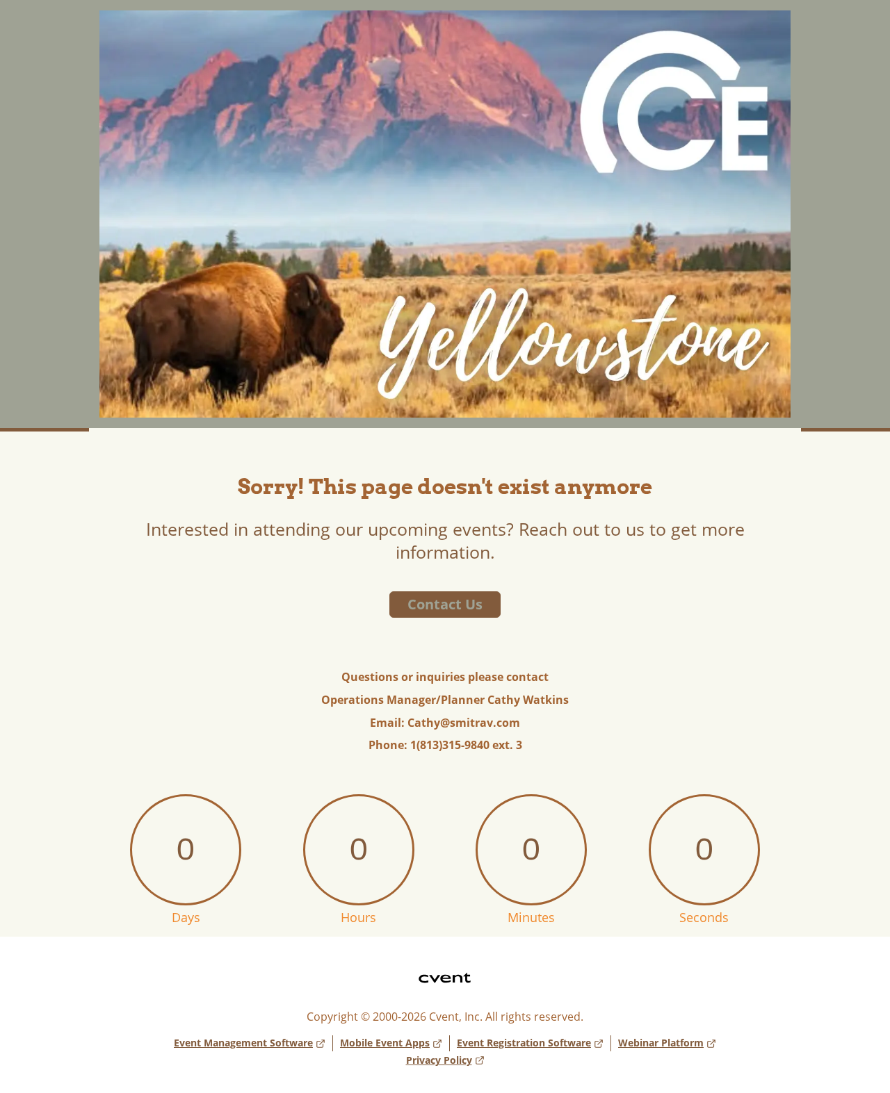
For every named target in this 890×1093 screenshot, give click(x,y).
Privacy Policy (439, 1060)
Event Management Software (243, 1042)
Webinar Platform (661, 1042)
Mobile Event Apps (385, 1042)
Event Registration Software (524, 1042)
